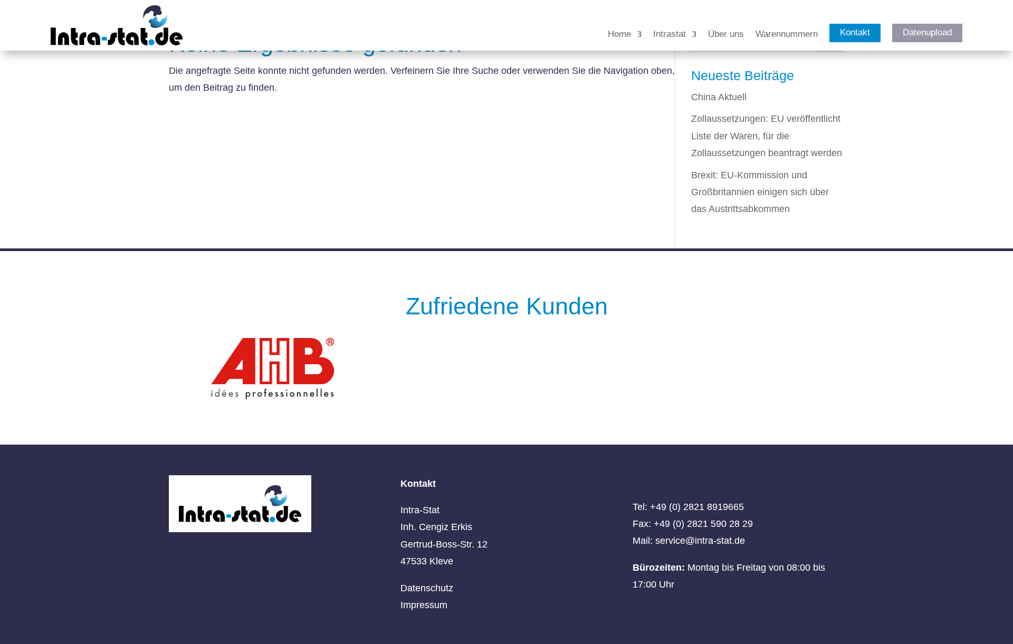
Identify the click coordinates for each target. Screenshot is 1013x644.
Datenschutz (426, 588)
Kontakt (855, 32)
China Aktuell (719, 97)
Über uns (726, 35)
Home (619, 35)
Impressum (423, 605)
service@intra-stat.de (700, 540)
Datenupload (927, 32)
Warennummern (787, 35)
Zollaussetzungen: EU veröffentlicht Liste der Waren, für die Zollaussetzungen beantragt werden (766, 135)
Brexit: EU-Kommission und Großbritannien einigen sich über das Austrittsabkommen (760, 192)
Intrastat (669, 35)
